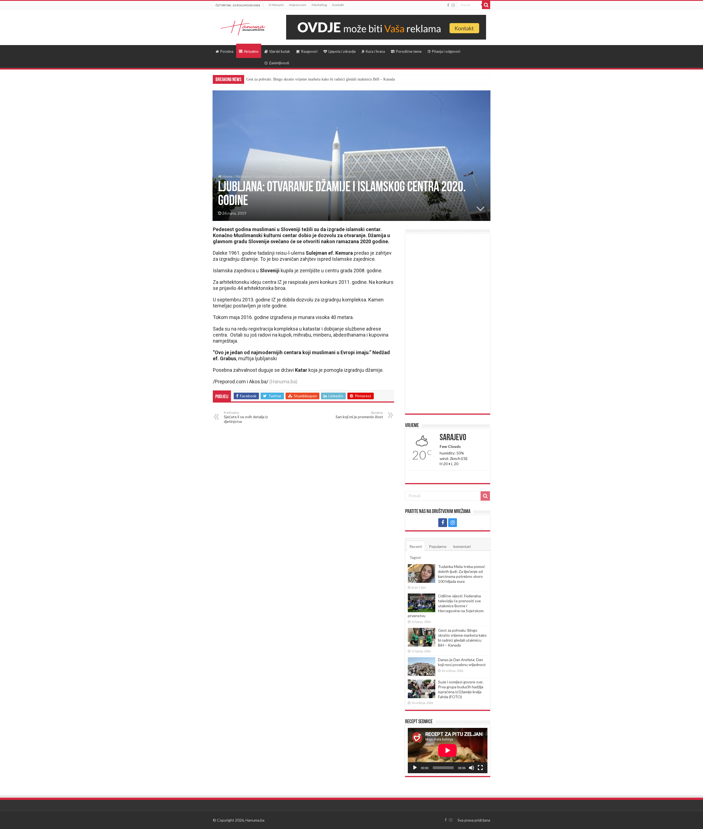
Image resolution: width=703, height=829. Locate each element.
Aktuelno (251, 51)
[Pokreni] (415, 767)
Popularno (438, 546)
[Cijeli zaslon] (480, 767)
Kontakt (338, 5)
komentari (462, 546)
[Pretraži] (486, 5)
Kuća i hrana (375, 51)
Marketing (319, 5)
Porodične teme (409, 51)
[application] (447, 750)
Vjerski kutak (279, 51)
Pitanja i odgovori (446, 51)
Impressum (297, 5)
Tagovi (415, 557)
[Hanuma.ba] (243, 26)
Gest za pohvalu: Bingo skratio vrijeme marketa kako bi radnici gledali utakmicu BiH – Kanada (320, 79)
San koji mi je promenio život (359, 415)
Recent (415, 546)
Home (227, 176)
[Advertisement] (447, 323)
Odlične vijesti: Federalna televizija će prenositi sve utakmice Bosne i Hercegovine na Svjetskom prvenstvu (446, 606)
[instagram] (453, 5)
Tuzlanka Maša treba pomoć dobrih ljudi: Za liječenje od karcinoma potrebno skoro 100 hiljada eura (461, 574)
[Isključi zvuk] (471, 767)
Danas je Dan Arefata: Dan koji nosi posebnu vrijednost (462, 662)
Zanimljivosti (279, 63)
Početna (226, 51)
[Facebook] (448, 5)
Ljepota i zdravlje (342, 51)
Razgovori (309, 51)
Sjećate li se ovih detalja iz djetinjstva (246, 417)
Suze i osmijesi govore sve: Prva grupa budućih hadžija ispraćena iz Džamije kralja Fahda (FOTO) (460, 689)
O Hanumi (276, 5)
